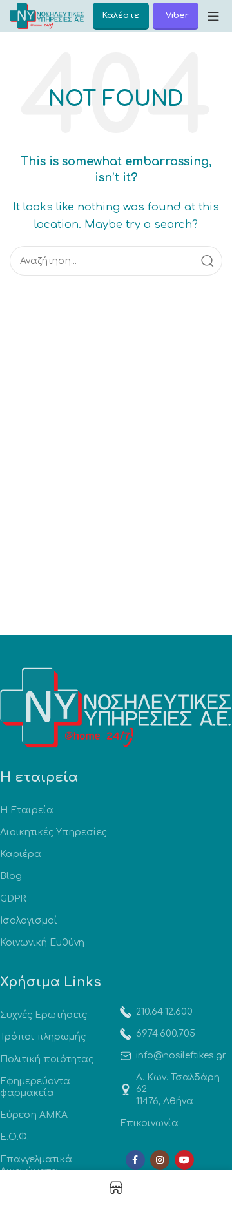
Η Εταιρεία (26, 810)
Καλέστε (120, 15)
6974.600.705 (165, 1033)
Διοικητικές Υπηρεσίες (53, 832)
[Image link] (116, 707)
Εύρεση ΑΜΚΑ (34, 1115)
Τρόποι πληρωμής (43, 1037)
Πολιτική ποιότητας (46, 1059)
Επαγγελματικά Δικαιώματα (36, 1165)
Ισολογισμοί (28, 921)
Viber (177, 15)
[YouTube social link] (184, 1160)
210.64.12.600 (164, 1012)
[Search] (207, 261)
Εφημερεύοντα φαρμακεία (35, 1087)
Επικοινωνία (149, 1123)
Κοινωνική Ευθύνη (42, 942)
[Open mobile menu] (213, 16)
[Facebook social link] (135, 1160)
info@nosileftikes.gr (181, 1055)
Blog (11, 876)
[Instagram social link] (159, 1160)
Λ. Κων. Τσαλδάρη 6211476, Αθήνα (178, 1089)
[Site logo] (47, 15)
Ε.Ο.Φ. (14, 1137)
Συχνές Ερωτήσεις (43, 1015)
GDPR (13, 899)
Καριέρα (20, 854)
